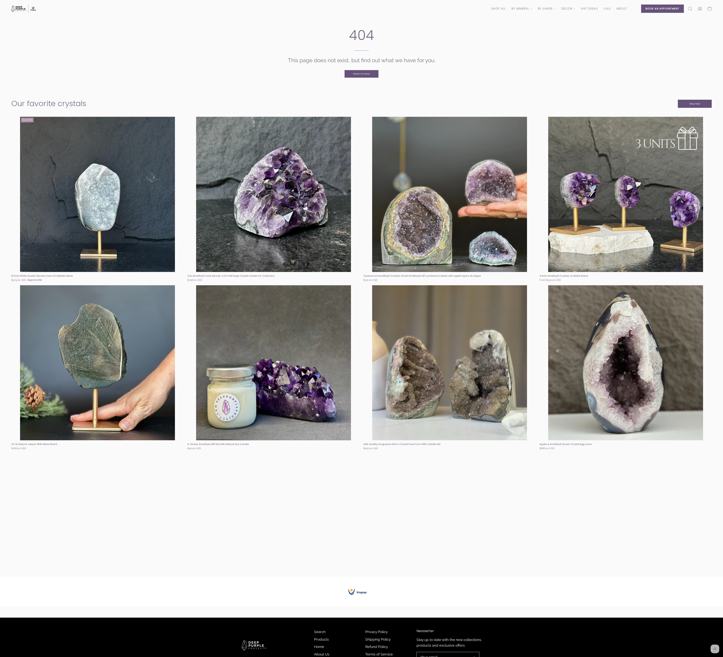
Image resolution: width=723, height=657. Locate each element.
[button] (690, 9)
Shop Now (694, 104)
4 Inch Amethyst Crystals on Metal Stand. (564, 276)
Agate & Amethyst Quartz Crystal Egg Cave (565, 444)
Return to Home (361, 74)
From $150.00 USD (550, 280)
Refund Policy (376, 647)
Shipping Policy (378, 639)
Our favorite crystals (48, 103)
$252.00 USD (370, 448)
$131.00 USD (370, 280)
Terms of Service (379, 654)
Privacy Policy (376, 632)
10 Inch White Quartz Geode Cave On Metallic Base (42, 276)
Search (320, 632)
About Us (321, 654)
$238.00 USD (194, 280)
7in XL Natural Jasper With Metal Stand (34, 444)
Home (319, 647)
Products (321, 639)
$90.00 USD (194, 448)
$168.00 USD (18, 448)
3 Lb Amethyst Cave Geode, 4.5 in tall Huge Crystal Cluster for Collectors (231, 276)
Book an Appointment (662, 8)
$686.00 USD (546, 448)
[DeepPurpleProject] (23, 9)
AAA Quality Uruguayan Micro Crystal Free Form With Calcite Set (401, 444)
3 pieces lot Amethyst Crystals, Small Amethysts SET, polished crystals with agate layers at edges (422, 276)
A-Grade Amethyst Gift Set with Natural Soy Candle (218, 444)
